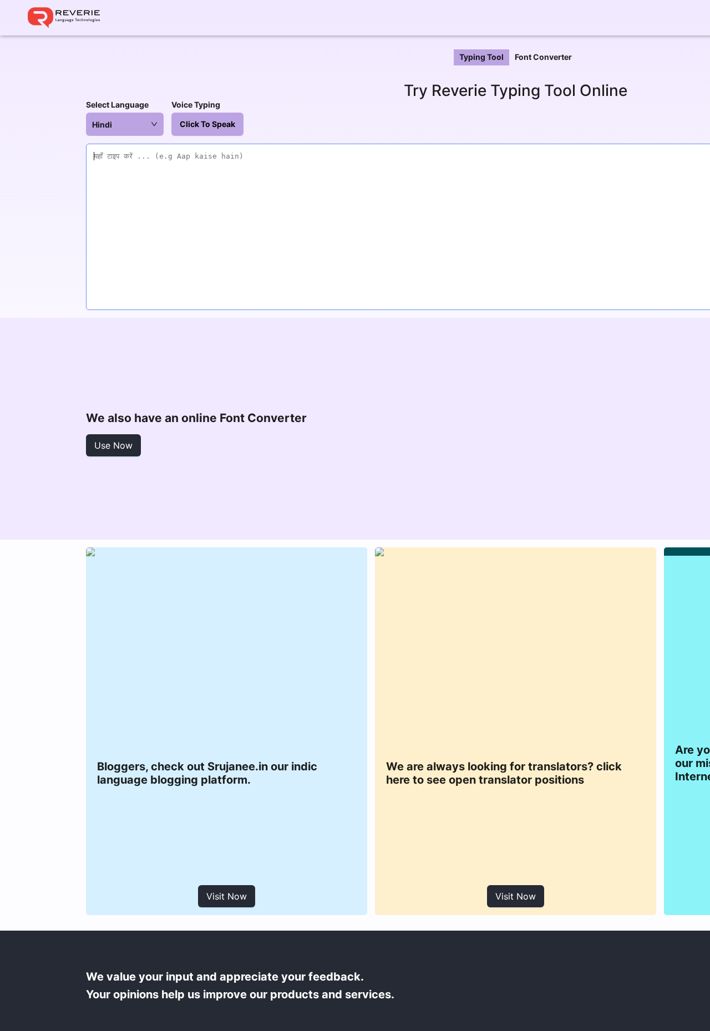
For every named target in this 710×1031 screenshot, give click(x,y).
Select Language (117, 104)
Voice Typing (195, 104)
